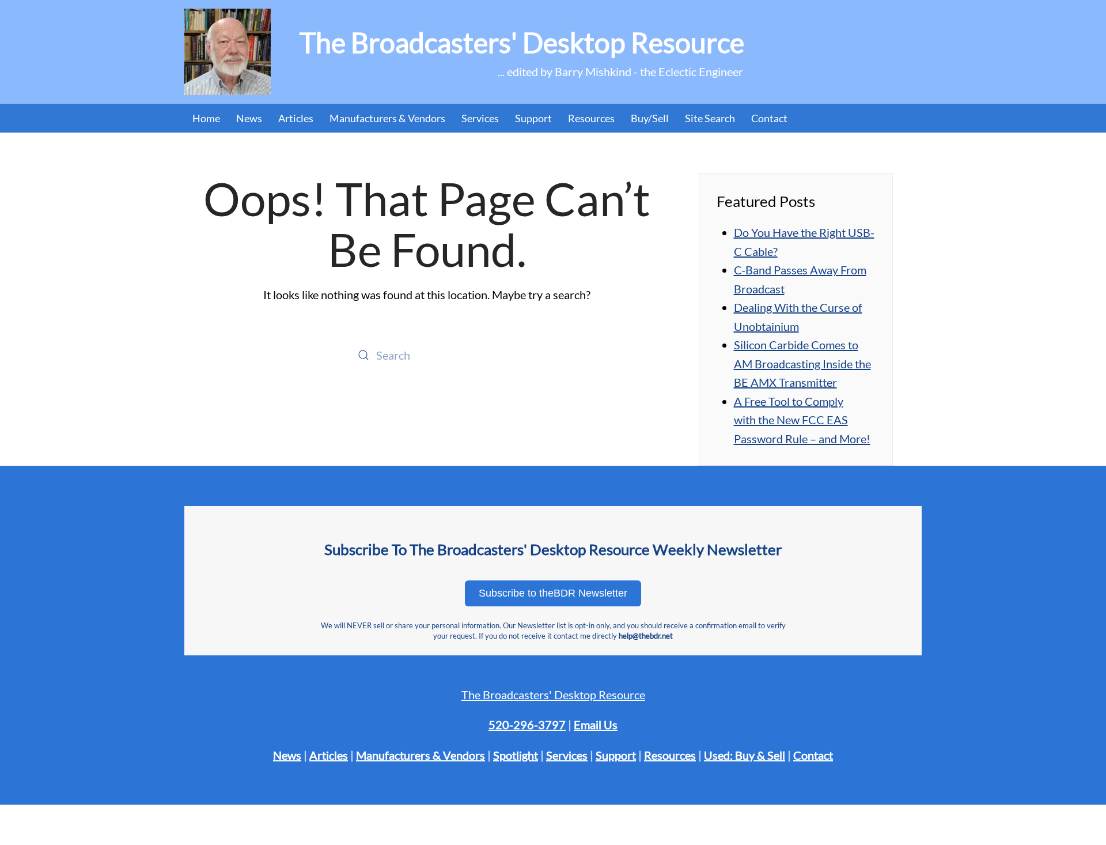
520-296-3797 (527, 724)
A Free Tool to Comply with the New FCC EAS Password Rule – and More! (802, 420)
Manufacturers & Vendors (387, 118)
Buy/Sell (650, 118)
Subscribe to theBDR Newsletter (553, 593)
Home (206, 118)
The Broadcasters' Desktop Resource (553, 694)
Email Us (596, 724)
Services (567, 755)
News (249, 118)
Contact (769, 118)
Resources (591, 118)
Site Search (710, 118)
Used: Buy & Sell (744, 755)
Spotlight (515, 755)
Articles (295, 118)
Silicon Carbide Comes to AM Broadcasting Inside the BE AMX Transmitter (802, 363)
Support (616, 755)
